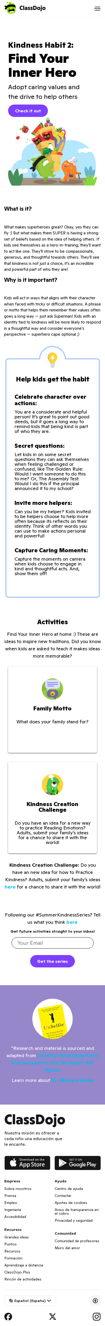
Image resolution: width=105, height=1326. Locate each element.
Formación (13, 1258)
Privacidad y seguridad (74, 1220)
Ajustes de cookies (71, 1202)
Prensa (10, 1195)
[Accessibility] (95, 1300)
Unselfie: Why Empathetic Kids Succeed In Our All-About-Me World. (55, 1062)
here (10, 887)
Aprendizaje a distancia (23, 1265)
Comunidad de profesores (77, 1240)
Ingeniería (12, 1209)
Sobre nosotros (18, 1188)
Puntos (10, 1244)
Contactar (63, 1195)
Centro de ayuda (69, 1188)
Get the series (52, 961)
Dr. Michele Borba (72, 1080)
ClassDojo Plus (17, 1272)
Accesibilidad (15, 1216)
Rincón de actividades (22, 1279)
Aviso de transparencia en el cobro (77, 1211)
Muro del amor (67, 1247)
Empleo (10, 1202)
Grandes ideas (16, 1237)
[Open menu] (97, 8)
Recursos (12, 1251)
